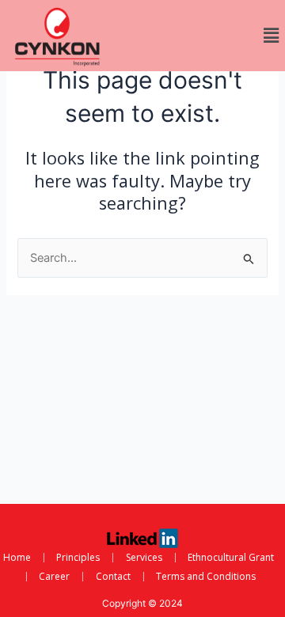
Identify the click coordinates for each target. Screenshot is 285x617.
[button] (271, 35)
